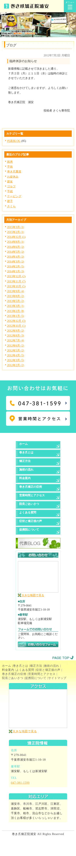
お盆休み (12, 176)
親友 (10, 181)
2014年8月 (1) (15, 241)
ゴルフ (11, 186)
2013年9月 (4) (15, 291)
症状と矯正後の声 (48, 669)
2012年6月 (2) (15, 345)
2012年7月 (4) (15, 340)
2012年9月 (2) (15, 330)
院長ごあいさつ (12, 678)
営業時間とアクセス (42, 673)
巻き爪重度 (14, 171)
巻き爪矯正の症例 (14, 673)
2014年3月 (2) (15, 261)
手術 (10, 166)
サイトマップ (57, 678)
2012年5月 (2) (15, 350)
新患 (10, 161)
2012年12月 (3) (16, 320)
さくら (11, 206)
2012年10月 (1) (16, 325)
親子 (10, 201)
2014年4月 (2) (15, 256)
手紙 (10, 191)
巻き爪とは (20, 665)
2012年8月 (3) (15, 335)
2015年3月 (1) (15, 227)
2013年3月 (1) (15, 306)
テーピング (14, 196)
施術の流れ (51, 665)
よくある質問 (25, 669)
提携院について (35, 678)
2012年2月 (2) (15, 365)
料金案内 (8, 669)
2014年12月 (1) (16, 237)
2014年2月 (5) (15, 266)
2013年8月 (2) (15, 296)
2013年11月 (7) (16, 281)
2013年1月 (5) (15, 316)
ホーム (6, 665)
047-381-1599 (20, 782)
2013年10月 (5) (16, 286)
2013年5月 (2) (15, 301)
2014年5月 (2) (15, 251)
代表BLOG (13, 141)
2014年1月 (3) (15, 271)
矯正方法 (36, 665)
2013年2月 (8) (15, 311)
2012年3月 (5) (15, 360)
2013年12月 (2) (16, 276)
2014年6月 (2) (15, 247)
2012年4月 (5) (15, 355)
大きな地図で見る (32, 595)
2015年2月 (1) (15, 232)
